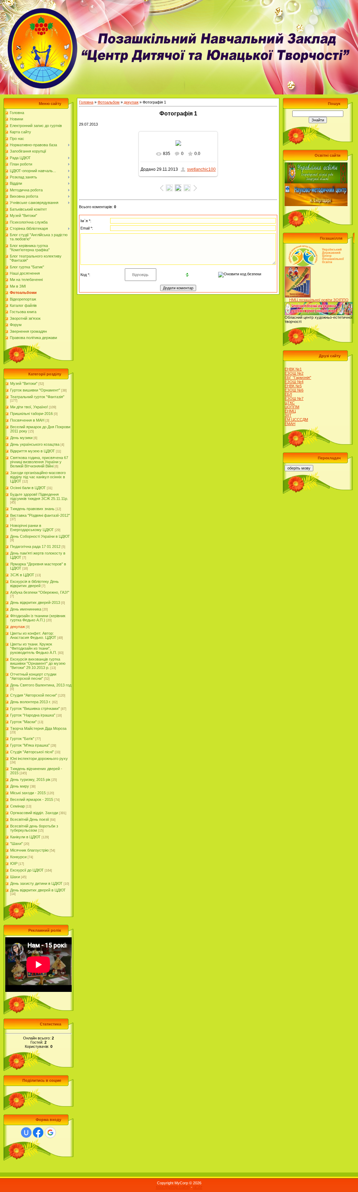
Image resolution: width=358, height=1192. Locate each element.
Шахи (15, 877)
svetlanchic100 (201, 169)
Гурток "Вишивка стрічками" (35, 708)
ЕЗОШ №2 (294, 373)
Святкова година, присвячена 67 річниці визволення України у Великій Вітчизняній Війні (39, 462)
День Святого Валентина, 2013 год (40, 685)
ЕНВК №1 (293, 369)
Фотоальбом (109, 102)
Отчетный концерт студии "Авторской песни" (33, 676)
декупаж (17, 627)
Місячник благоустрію (29, 850)
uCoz (197, 1187)
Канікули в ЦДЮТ (25, 837)
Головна (86, 102)
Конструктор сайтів (173, 1187)
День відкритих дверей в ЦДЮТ (38, 890)
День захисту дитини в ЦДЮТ (36, 883)
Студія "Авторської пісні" (32, 752)
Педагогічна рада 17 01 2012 (35, 546)
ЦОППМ (292, 407)
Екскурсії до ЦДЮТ (27, 870)
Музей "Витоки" (23, 383)
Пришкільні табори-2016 (31, 413)
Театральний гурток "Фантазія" (37, 397)
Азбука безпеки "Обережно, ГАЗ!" (39, 592)
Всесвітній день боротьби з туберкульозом (34, 828)
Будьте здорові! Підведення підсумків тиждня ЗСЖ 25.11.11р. (39, 496)
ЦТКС (290, 403)
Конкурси (18, 857)
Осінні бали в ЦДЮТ (28, 488)
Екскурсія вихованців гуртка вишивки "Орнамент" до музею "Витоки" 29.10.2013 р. (37, 663)
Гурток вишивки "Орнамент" (35, 390)
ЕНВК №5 (293, 386)
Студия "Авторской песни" (33, 695)
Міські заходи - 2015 (28, 793)
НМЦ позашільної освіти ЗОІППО (319, 300)
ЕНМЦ (290, 411)
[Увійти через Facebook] (38, 1132)
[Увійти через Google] (50, 1132)
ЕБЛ (288, 394)
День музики (21, 438)
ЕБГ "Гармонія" (298, 377)
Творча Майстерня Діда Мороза (38, 728)
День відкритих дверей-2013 (35, 602)
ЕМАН (290, 424)
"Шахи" (16, 843)
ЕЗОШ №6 (294, 390)
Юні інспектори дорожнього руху (39, 758)
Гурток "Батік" (22, 738)
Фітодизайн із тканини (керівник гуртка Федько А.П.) (37, 618)
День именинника (25, 609)
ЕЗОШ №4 (294, 382)
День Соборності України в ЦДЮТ (40, 536)
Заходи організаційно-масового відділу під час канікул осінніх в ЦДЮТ (38, 477)
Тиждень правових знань (32, 509)
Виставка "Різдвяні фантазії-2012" (40, 515)
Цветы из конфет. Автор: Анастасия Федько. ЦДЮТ (33, 635)
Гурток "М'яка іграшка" (30, 745)
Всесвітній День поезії (29, 819)
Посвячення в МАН (27, 420)
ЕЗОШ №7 (294, 398)
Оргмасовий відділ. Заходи (34, 813)
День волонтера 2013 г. (30, 702)
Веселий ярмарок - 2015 (31, 799)
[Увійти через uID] (26, 1132)
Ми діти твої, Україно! (29, 407)
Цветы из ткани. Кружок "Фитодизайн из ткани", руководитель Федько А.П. (33, 648)
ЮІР (13, 863)
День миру (19, 786)
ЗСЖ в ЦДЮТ (22, 575)
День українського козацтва (34, 444)
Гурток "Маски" (23, 722)
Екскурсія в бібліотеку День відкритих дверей (34, 583)
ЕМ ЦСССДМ (296, 419)
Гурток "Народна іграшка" (32, 715)
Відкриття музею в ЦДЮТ (32, 451)
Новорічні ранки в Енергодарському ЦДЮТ (32, 527)
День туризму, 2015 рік (30, 779)
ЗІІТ (288, 415)
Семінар (17, 806)
